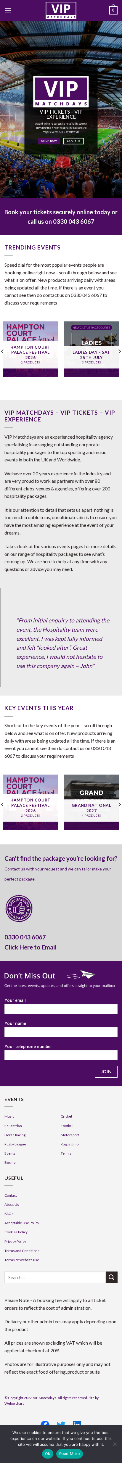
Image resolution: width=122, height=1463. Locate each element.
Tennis (66, 1153)
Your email (15, 1000)
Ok (47, 1453)
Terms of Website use (21, 1260)
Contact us (14, 868)
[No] (115, 1446)
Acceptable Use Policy (21, 1223)
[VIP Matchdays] (61, 10)
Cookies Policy (16, 1232)
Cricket (66, 1116)
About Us (11, 1204)
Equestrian (13, 1126)
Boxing (9, 1162)
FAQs (8, 1213)
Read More (69, 1453)
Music (9, 1116)
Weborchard (14, 1403)
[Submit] (112, 1277)
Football (67, 1126)
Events (9, 1153)
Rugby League (15, 1144)
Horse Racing (14, 1135)
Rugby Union (71, 1144)
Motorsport (70, 1135)
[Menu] (8, 10)
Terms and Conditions (21, 1250)
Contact (10, 1195)
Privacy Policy (15, 1241)
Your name (15, 1023)
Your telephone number (28, 1046)
